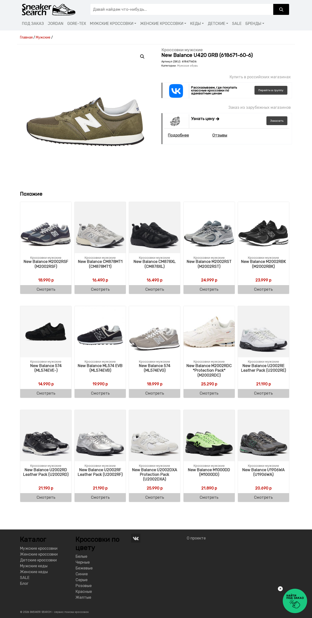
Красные (84, 591)
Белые (81, 556)
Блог (24, 583)
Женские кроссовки (39, 554)
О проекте (196, 538)
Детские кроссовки (38, 560)
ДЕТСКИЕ (216, 23)
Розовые (84, 585)
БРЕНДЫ (253, 23)
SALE (237, 23)
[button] (142, 56)
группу (270, 90)
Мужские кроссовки (39, 548)
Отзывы (219, 135)
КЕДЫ (195, 23)
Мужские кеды (34, 566)
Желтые (83, 597)
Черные (83, 562)
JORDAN (55, 23)
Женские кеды (34, 571)
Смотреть (46, 289)
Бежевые (84, 568)
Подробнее (178, 135)
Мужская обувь (187, 65)
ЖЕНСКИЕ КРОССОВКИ (161, 23)
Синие (82, 574)
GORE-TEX (76, 23)
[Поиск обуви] (281, 9)
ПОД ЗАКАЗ (33, 23)
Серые (82, 580)
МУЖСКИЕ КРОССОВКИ (111, 23)
